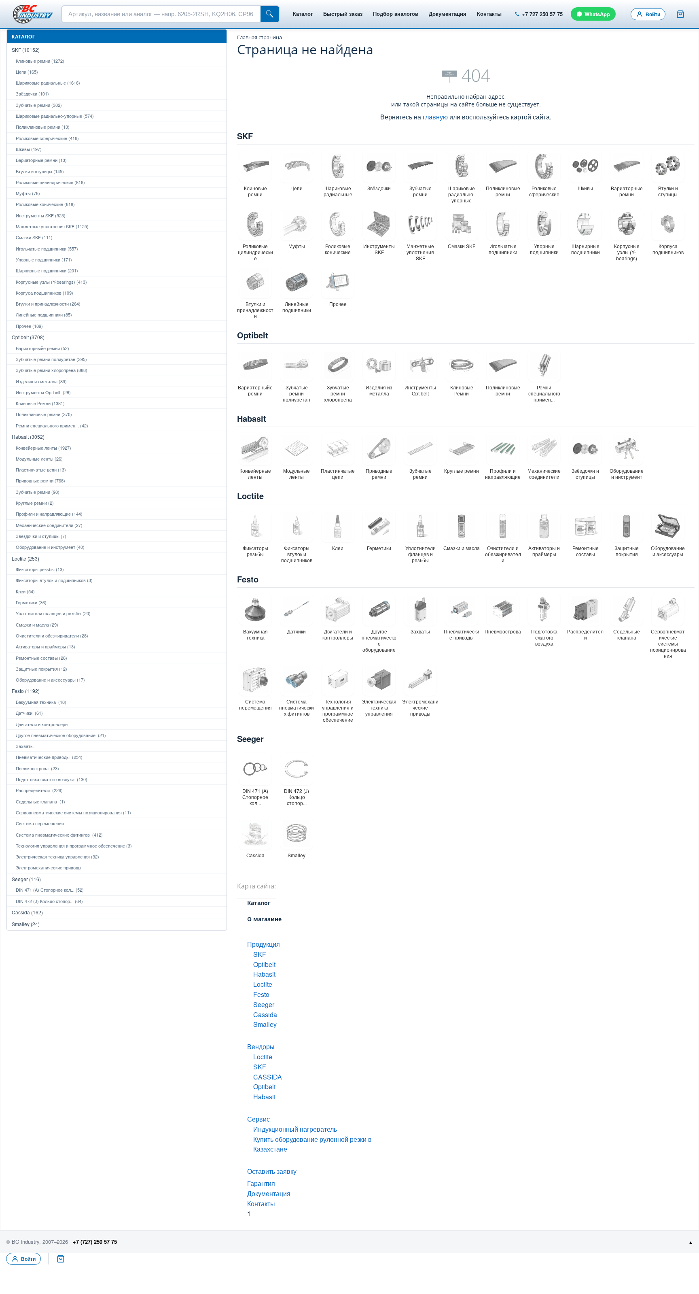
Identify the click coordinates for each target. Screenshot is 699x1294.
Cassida (265, 1014)
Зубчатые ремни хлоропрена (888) (51, 370)
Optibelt (252, 335)
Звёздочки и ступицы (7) (41, 536)
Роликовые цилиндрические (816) (50, 182)
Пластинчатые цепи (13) (41, 469)
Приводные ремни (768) (40, 480)
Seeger (250, 738)
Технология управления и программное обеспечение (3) (74, 845)
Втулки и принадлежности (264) (48, 303)
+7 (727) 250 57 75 (95, 1241)
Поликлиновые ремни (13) (43, 126)
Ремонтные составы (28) (41, 657)
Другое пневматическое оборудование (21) (61, 735)
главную (435, 116)
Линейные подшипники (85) (44, 314)
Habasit (251, 418)
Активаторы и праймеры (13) (45, 646)
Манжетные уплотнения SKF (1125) (52, 226)
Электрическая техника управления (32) (57, 856)
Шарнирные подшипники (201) (47, 270)
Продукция (263, 944)
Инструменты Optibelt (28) (43, 392)
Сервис (258, 1119)
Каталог (303, 13)
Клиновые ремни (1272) (40, 60)
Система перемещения (40, 823)
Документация (447, 13)
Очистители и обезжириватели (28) (52, 635)
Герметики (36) (31, 602)
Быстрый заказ (342, 13)
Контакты (489, 13)
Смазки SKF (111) (34, 237)
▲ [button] (690, 1242)
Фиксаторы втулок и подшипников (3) (54, 580)
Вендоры (261, 1046)
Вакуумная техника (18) (41, 702)
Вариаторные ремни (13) (41, 160)
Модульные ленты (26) (39, 458)
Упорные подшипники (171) (44, 259)
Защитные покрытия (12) (41, 668)
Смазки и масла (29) (37, 624)
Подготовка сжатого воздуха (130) (51, 779)
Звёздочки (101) (32, 93)
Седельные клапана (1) (40, 801)
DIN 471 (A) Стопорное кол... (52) (50, 889)
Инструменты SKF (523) (41, 215)
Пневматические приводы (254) (49, 757)
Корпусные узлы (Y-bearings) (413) (51, 281)
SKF (245, 136)
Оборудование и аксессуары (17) (50, 679)
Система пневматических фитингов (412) (59, 834)
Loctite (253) (25, 558)
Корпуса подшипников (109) (44, 292)
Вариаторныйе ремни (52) (42, 348)
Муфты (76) (28, 193)
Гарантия (261, 1183)
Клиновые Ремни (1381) (40, 403)
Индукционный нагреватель (295, 1129)
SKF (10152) (26, 49)
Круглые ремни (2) (35, 502)
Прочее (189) (29, 326)
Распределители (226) (39, 790)
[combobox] (161, 14)
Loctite (250, 495)
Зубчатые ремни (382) (39, 105)
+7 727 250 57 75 (542, 14)
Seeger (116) (26, 878)
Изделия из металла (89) (41, 381)
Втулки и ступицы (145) (40, 171)
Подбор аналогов (395, 13)
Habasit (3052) (28, 436)
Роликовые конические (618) (45, 204)
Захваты (25, 746)
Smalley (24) (26, 923)
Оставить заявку (272, 1171)
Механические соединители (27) (49, 525)
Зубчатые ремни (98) (37, 492)
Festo (247, 579)
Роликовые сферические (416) (47, 138)
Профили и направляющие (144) (49, 513)
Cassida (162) (27, 912)
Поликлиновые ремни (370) (44, 414)
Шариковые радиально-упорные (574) (55, 116)
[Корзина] (680, 14)
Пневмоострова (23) (37, 768)
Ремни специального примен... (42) (52, 425)
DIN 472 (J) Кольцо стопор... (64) (49, 901)
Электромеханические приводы (48, 867)
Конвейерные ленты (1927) (43, 447)
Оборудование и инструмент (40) (50, 547)
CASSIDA (267, 1077)
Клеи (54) (25, 591)
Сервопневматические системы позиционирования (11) (73, 812)
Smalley (265, 1024)
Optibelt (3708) (28, 337)
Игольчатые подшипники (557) (47, 248)
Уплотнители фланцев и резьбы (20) (53, 613)
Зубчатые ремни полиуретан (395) (51, 359)
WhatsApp (597, 14)
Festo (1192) (26, 690)
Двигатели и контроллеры (42, 724)
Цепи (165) (27, 71)
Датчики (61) (29, 713)
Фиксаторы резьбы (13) (40, 569)
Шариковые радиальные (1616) (48, 82)
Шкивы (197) (29, 149)
